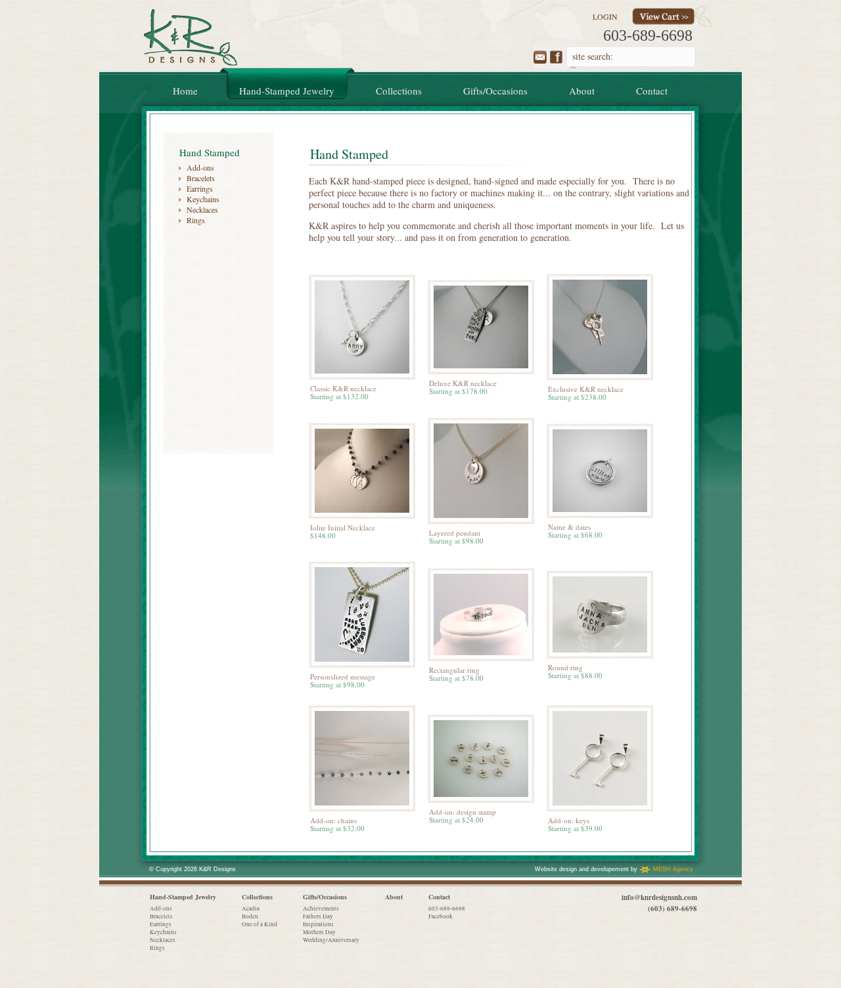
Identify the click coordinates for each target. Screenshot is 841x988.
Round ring (565, 667)
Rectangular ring (454, 670)
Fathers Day (318, 916)
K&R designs (190, 37)
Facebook (440, 916)
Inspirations (318, 924)
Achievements (321, 909)
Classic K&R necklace (343, 388)
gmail (540, 57)
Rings (196, 220)
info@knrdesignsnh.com (659, 897)
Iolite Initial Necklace (342, 527)
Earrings (200, 188)
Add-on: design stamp (462, 812)
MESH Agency (673, 869)
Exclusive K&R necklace (586, 389)
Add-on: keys (568, 820)
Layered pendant (454, 533)
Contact (439, 896)
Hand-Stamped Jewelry (183, 896)
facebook (556, 57)
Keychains (203, 199)
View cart (663, 16)
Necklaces (202, 209)
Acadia (251, 909)
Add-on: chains (333, 820)
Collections (257, 896)
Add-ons (200, 167)
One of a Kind (259, 924)
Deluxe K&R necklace (463, 383)
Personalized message (342, 676)
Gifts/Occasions (325, 896)
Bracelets (201, 178)
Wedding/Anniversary (331, 940)
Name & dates (569, 527)
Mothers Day (319, 932)
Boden (250, 916)
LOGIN (605, 16)
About (394, 896)
